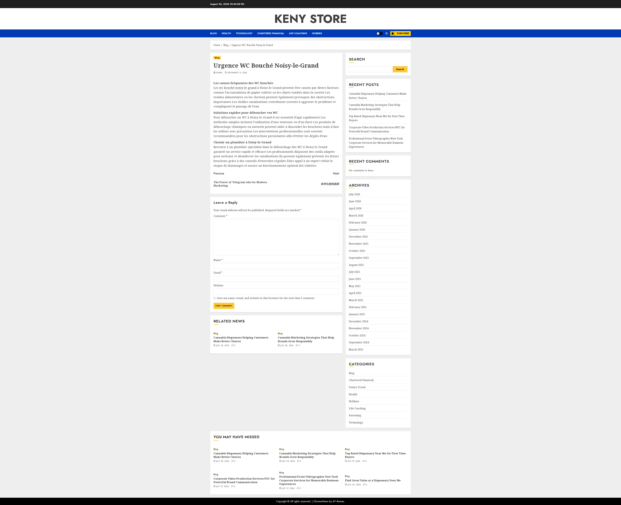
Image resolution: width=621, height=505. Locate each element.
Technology (244, 33)
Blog (213, 33)
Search (357, 59)
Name (218, 260)
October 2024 (357, 335)
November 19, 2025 (237, 73)
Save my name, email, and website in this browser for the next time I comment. (266, 298)
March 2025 (356, 300)
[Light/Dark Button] (379, 33)
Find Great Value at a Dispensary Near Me (373, 480)
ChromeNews (320, 501)
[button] (387, 33)
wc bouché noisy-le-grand (237, 88)
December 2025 (358, 236)
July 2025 (354, 272)
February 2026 (358, 222)
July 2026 (354, 194)
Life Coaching (298, 33)
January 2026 (357, 229)
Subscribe (403, 33)
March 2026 (356, 215)
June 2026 (355, 201)
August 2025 (356, 265)
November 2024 (359, 328)
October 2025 (357, 251)
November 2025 (359, 243)
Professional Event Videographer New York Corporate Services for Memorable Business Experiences (376, 143)
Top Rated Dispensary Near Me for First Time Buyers (375, 455)
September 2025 (359, 258)
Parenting (355, 415)
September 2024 (359, 342)
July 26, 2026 (354, 484)
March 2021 (356, 349)
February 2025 (358, 307)
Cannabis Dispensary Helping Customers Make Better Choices (240, 455)
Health (226, 33)
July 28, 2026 (222, 345)
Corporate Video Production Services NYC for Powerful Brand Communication (377, 129)
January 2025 (357, 314)
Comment (220, 216)
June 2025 (355, 279)
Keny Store (310, 18)
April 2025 (355, 293)
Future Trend (357, 387)
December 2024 (358, 321)
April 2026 (355, 208)
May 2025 (355, 286)
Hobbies (317, 33)
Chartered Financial (270, 33)
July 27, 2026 (354, 461)
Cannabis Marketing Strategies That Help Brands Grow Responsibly (306, 339)
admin (219, 73)
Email (218, 272)
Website (218, 285)
